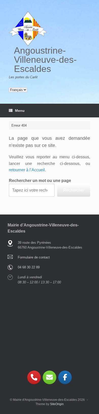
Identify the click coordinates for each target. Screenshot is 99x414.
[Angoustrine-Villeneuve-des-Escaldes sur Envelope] (49, 377)
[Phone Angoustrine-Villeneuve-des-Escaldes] (34, 377)
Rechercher (73, 190)
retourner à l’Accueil (27, 170)
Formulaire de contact (34, 257)
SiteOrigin (57, 404)
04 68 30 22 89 (29, 267)
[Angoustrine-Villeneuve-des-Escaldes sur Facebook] (65, 377)
